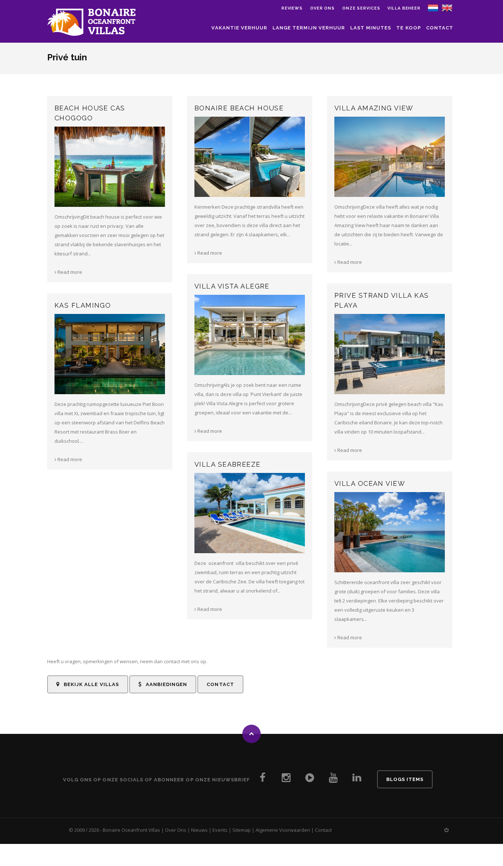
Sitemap (241, 830)
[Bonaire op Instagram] (286, 779)
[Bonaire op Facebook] (263, 779)
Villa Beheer (404, 8)
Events (220, 830)
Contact (439, 28)
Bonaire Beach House (239, 108)
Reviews (292, 8)
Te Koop (408, 28)
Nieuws (199, 830)
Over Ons (175, 830)
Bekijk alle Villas (90, 684)
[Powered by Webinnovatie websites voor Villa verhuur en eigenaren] (446, 830)
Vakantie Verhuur (239, 28)
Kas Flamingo (82, 305)
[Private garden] (447, 7)
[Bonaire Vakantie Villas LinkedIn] (357, 779)
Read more (69, 272)
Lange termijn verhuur (308, 28)
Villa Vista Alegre (232, 286)
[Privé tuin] (433, 7)
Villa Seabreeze (227, 464)
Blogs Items (404, 779)
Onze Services (361, 8)
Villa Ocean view (369, 483)
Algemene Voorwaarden (283, 830)
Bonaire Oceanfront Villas (131, 830)
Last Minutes (370, 28)
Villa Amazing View (374, 108)
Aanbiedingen (165, 684)
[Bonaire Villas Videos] (310, 779)
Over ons (322, 8)
